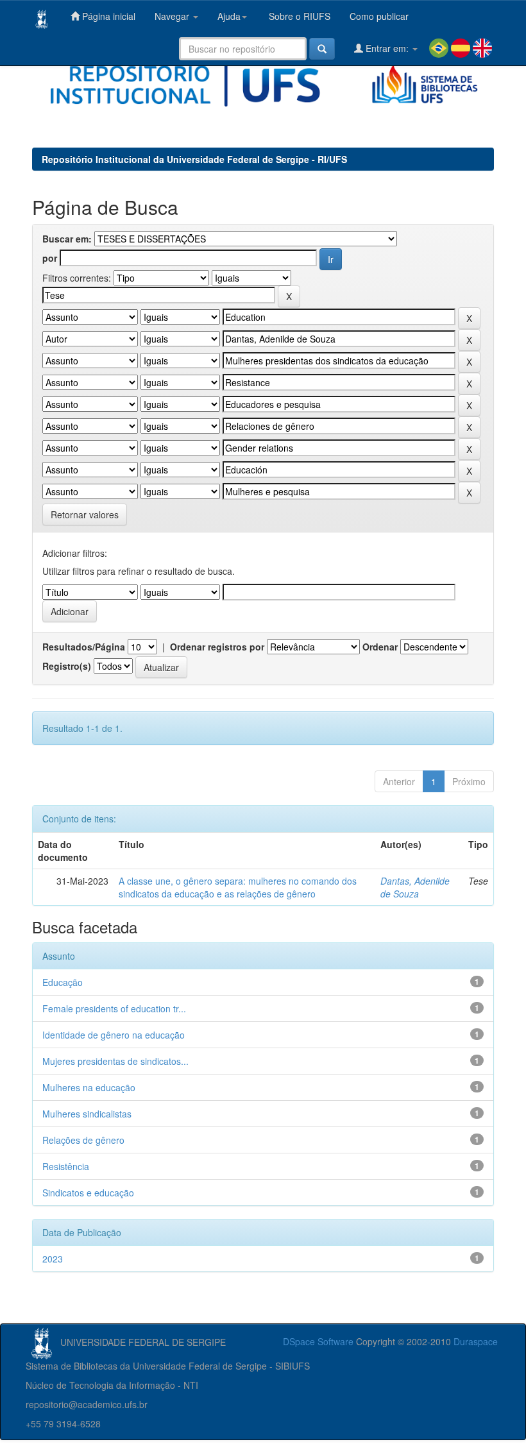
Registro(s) (66, 665)
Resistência (65, 1166)
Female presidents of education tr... (114, 1008)
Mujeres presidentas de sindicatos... (115, 1061)
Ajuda (229, 16)
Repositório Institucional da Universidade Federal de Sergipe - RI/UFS (194, 159)
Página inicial (107, 16)
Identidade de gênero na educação (113, 1034)
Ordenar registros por (217, 646)
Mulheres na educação (88, 1087)
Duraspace (476, 1341)
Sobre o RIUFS (298, 16)
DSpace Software (318, 1341)
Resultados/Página (83, 646)
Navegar (173, 16)
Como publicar (379, 16)
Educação (62, 982)
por (49, 257)
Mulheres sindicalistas (87, 1113)
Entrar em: (387, 48)
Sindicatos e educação (88, 1192)
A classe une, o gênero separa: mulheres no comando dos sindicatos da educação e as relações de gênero (238, 887)
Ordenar (380, 646)
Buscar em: (67, 238)
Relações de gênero (83, 1140)
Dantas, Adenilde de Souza (415, 887)
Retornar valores (85, 514)
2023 (52, 1258)
